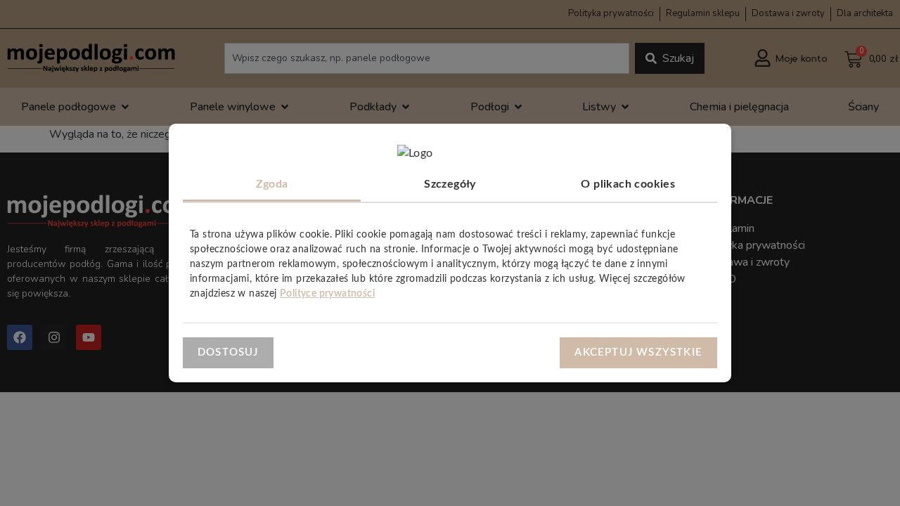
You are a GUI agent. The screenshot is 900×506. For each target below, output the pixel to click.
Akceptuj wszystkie (638, 351)
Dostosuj (228, 351)
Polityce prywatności (327, 294)
